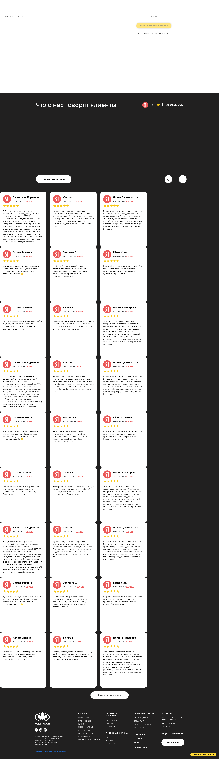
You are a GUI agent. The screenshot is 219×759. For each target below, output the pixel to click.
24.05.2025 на (73, 256)
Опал (108, 737)
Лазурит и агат (113, 720)
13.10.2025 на (73, 201)
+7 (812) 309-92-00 (172, 733)
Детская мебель (85, 736)
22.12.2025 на (23, 201)
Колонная (111, 744)
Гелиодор (110, 726)
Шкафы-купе (84, 718)
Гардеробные (84, 721)
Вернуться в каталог (14, 16)
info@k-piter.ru (167, 727)
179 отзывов (173, 104)
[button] (172, 742)
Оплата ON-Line (141, 747)
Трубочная (111, 741)
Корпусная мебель (87, 733)
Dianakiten (120, 252)
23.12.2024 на (123, 311)
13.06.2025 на (23, 256)
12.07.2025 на (123, 201)
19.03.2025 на (73, 311)
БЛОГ (136, 743)
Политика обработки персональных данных (51, 751)
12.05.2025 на (123, 256)
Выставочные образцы (89, 739)
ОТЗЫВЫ (138, 739)
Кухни (81, 724)
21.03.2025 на (23, 311)
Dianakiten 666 (122, 417)
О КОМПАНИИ (140, 734)
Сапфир (109, 723)
